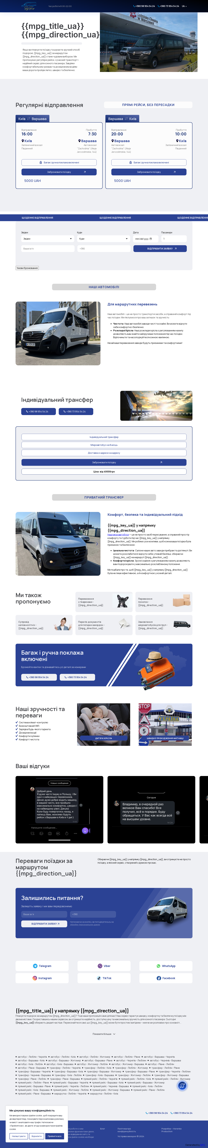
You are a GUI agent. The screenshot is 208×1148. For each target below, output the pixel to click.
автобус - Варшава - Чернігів (159, 1057)
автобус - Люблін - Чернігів (32, 1057)
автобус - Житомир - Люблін (92, 1064)
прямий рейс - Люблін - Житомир (172, 1079)
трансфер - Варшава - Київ (68, 1071)
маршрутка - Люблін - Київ (104, 1093)
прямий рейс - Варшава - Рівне (34, 1086)
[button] (97, 333)
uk (184, 6)
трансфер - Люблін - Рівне (166, 1068)
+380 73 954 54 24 (169, 6)
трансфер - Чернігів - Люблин (175, 1071)
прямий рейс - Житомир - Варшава (111, 1090)
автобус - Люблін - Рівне (127, 1057)
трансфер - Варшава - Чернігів (34, 1071)
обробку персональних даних (85, 924)
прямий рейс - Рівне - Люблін (149, 1090)
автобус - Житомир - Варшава (127, 1064)
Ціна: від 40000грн (104, 471)
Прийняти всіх (55, 1136)
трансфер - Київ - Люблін (68, 1075)
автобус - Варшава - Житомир (64, 1060)
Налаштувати (18, 1136)
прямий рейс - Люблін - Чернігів (100, 1079)
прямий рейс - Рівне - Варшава (34, 1093)
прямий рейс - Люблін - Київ (136, 1079)
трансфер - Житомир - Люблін (134, 1075)
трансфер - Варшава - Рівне (140, 1071)
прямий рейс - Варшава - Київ (108, 1082)
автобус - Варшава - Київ (31, 1060)
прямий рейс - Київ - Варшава (33, 1090)
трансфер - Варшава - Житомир (104, 1071)
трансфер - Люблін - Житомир (131, 1068)
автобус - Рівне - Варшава (32, 1068)
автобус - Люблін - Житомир (94, 1057)
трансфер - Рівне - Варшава (65, 1079)
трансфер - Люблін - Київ (97, 1068)
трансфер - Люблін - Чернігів (65, 1068)
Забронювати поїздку (59, 172)
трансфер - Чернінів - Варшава (34, 1075)
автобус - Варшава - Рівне (98, 1060)
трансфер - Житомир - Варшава (171, 1075)
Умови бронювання (27, 268)
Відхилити (37, 1136)
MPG (202, 1144)
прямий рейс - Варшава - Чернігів (70, 1082)
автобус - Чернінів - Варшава (165, 1060)
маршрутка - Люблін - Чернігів (70, 1093)
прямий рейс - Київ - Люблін (147, 1086)
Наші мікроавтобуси (118, 534)
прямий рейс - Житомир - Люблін (71, 1090)
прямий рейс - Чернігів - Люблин (71, 1086)
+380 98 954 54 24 (145, 6)
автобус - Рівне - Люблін (161, 1064)
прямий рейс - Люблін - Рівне (33, 1082)
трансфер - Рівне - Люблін (32, 1079)
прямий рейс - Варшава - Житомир (146, 1082)
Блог (102, 1128)
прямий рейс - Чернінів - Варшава (111, 1086)
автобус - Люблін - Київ (63, 1057)
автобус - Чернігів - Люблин (131, 1060)
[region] (37, 1124)
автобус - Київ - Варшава (60, 1064)
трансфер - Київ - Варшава (99, 1075)
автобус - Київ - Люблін (30, 1064)
